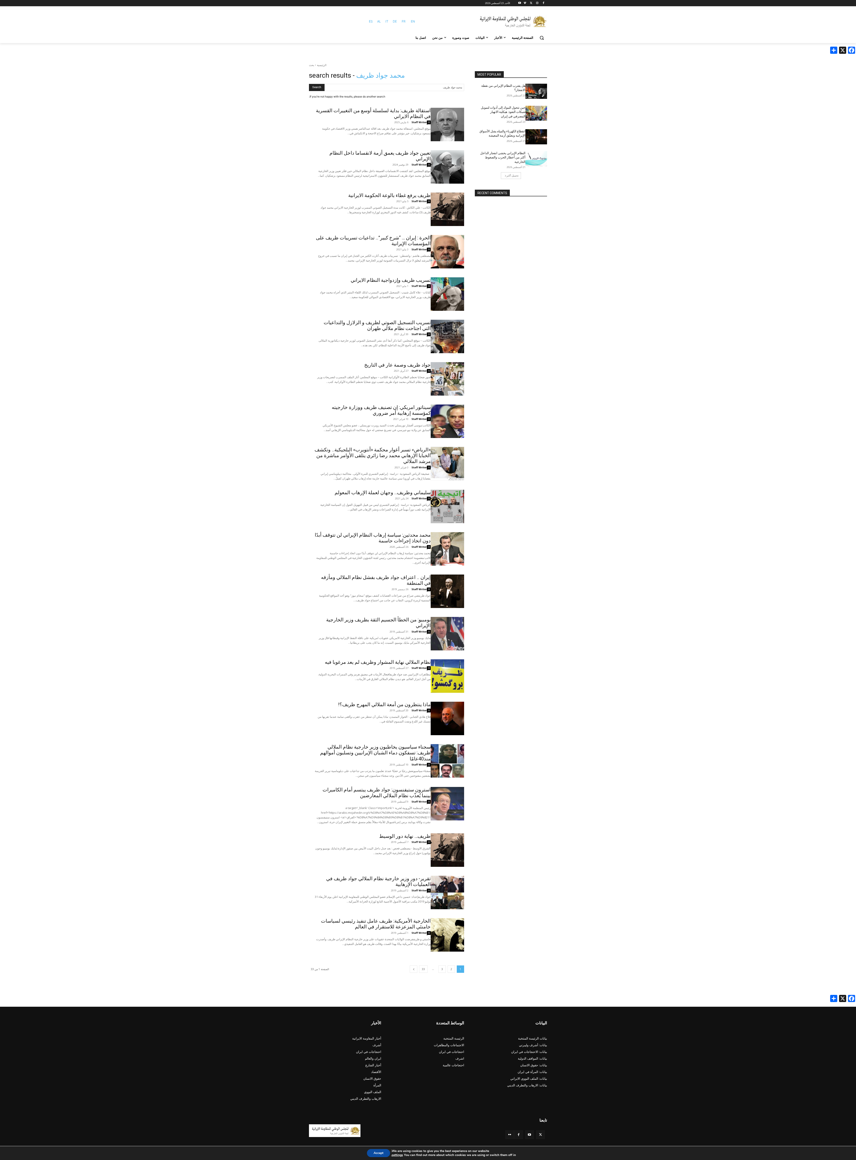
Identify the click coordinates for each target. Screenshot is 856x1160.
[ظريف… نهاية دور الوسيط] (447, 850)
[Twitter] (540, 1134)
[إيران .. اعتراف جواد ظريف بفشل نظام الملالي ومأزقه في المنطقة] (447, 591)
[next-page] (413, 969)
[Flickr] (509, 1134)
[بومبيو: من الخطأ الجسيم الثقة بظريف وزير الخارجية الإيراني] (447, 633)
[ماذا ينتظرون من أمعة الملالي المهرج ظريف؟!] (447, 718)
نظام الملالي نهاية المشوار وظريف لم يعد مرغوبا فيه (378, 662)
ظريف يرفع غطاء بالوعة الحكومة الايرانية (389, 195)
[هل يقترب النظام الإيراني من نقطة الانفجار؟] (536, 91)
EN (413, 21)
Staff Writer (419, 122)
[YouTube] (529, 1134)
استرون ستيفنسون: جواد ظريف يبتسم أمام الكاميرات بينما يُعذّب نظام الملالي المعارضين (377, 792)
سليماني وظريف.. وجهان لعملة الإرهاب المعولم (383, 492)
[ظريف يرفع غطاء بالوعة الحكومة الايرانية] (447, 209)
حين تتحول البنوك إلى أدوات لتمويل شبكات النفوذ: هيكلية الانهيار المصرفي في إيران (503, 112)
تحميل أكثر (512, 175)
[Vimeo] (524, 3)
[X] (531, 3)
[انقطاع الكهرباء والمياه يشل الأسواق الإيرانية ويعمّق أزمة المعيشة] (536, 136)
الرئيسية (321, 65)
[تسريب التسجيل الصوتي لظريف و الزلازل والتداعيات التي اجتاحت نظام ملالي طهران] (447, 336)
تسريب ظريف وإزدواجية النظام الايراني (391, 280)
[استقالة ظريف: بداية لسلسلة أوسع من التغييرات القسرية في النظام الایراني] (447, 124)
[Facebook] (543, 3)
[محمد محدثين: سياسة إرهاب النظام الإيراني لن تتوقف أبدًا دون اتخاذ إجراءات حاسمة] (447, 549)
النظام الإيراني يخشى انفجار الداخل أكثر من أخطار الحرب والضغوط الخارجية (502, 157)
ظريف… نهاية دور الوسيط (405, 836)
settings (397, 1155)
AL (379, 21)
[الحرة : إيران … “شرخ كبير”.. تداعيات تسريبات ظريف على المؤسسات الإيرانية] (447, 251)
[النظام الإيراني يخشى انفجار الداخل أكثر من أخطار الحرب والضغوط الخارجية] (536, 158)
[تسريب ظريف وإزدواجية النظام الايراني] (447, 294)
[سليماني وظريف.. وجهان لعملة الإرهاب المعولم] (447, 506)
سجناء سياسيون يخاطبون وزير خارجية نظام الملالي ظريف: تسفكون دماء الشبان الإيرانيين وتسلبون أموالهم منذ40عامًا (375, 753)
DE (395, 21)
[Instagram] (537, 3)
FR (403, 21)
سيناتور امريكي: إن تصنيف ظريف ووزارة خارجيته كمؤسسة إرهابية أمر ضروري (381, 410)
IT (386, 21)
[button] (541, 37)
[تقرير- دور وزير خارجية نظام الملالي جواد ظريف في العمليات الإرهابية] (447, 892)
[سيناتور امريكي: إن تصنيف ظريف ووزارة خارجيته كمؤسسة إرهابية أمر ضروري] (447, 421)
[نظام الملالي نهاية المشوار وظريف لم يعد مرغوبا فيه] (447, 676)
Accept (378, 1153)
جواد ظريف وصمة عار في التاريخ (397, 365)
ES (371, 21)
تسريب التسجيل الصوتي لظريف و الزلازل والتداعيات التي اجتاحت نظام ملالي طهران (377, 325)
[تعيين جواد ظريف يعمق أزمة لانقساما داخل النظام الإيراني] (447, 167)
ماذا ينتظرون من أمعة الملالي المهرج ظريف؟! (384, 704)
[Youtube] (519, 3)
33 (423, 969)
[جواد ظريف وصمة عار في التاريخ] (447, 379)
